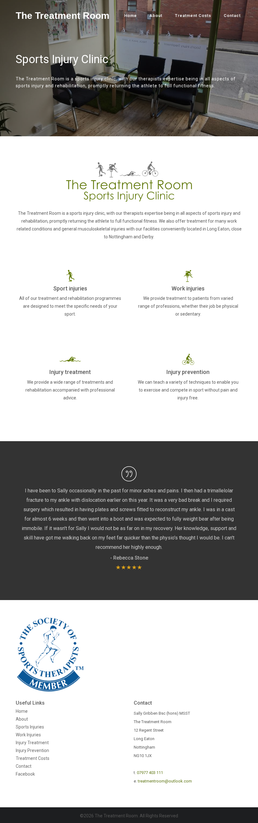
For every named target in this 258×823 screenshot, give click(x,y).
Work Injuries (28, 734)
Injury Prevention (32, 750)
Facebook (25, 774)
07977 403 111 (150, 772)
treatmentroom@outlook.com (165, 781)
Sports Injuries (30, 726)
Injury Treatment (32, 742)
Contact (232, 15)
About (155, 15)
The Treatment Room (62, 15)
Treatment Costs (193, 15)
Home (130, 15)
